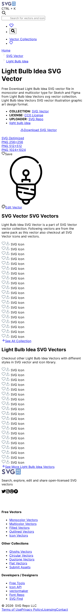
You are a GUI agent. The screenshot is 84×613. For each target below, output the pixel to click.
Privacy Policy (31, 609)
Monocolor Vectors (23, 520)
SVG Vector (40, 111)
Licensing (49, 609)
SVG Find (16, 599)
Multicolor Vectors (23, 524)
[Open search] (13, 31)
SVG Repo (36, 119)
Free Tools (17, 583)
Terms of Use (11, 609)
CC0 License (33, 115)
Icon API (15, 587)
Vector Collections (23, 39)
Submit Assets (19, 567)
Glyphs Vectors (20, 551)
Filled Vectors (19, 528)
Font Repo (16, 595)
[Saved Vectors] (11, 26)
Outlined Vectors (21, 531)
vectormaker (18, 591)
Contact (62, 609)
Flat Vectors (18, 563)
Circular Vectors (21, 555)
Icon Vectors (18, 535)
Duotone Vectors (21, 559)
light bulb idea (19, 123)
